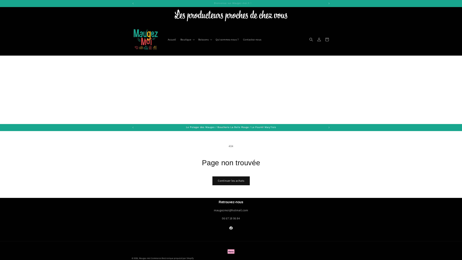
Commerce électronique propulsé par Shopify (172, 258)
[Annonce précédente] (133, 3)
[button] (187, 39)
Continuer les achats (231, 180)
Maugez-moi (145, 258)
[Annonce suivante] (329, 3)
